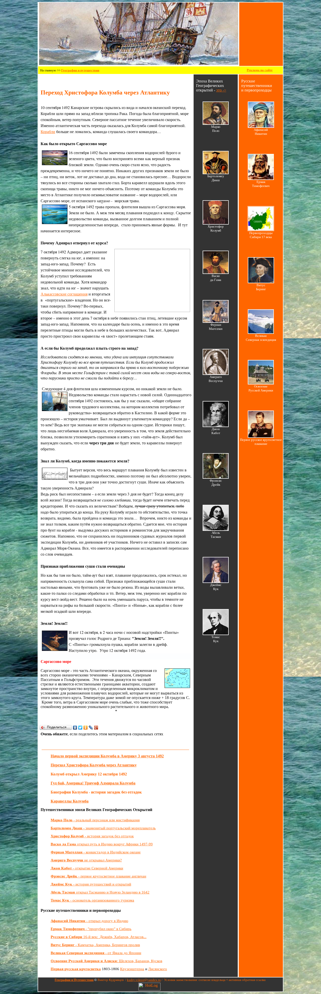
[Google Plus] (96, 727)
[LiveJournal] (91, 727)
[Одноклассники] (85, 727)
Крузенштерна (132, 969)
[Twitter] (80, 727)
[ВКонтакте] (75, 727)
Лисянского (157, 969)
